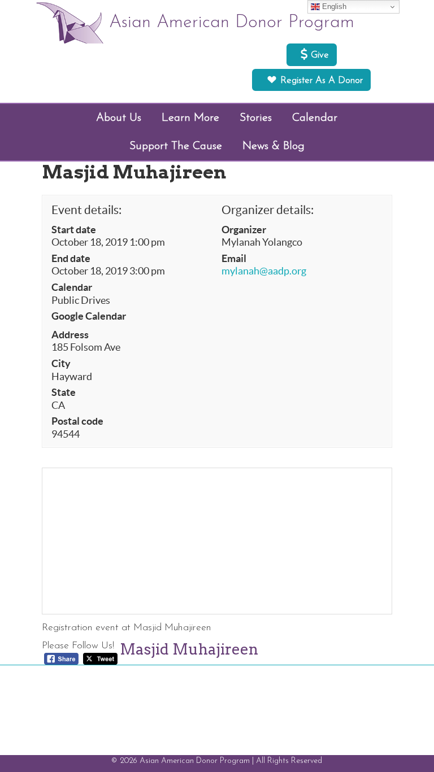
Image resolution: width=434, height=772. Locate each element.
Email (234, 258)
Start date (73, 229)
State (63, 392)
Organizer (244, 229)
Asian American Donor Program (231, 23)
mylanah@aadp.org (264, 271)
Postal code (77, 421)
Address (70, 335)
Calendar (71, 287)
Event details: (86, 209)
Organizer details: (268, 209)
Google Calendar (88, 316)
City (61, 363)
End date (70, 258)
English (333, 6)
